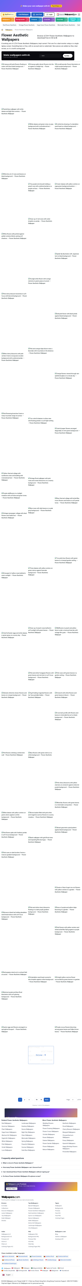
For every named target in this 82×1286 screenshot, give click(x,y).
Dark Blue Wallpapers (28, 1150)
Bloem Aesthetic (23, 1260)
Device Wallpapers (27, 1129)
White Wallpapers (7, 1141)
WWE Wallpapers (33, 1220)
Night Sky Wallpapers (28, 1132)
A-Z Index (4, 1205)
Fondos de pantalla (9, 1270)
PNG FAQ (31, 1244)
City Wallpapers (33, 1228)
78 (36, 1099)
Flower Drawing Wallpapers (51, 1128)
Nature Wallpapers (48, 1149)
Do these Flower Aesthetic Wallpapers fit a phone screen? (22, 1176)
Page (68, 1099)
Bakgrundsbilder (37, 1268)
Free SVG (47, 19)
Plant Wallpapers (7, 1129)
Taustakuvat (65, 1270)
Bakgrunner (55, 1270)
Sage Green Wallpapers (9, 1132)
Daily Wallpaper (6, 1218)
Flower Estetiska (37, 1256)
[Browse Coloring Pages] (79, 20)
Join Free (39, 14)
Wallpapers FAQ (33, 1234)
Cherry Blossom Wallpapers (71, 1129)
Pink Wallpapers (7, 1144)
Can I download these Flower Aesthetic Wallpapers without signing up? (26, 1172)
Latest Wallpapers (7, 1213)
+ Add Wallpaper (23, 14)
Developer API (59, 1239)
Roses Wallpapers (48, 1137)
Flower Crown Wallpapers (51, 1131)
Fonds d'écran (35, 1270)
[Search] (73, 14)
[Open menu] (79, 14)
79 (41, 1099)
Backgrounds (20, 19)
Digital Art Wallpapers (8, 1138)
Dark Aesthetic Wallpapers (36, 1213)
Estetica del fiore (63, 1256)
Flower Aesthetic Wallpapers (36, 1210)
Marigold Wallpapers (69, 1132)
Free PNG (60, 19)
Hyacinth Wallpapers (69, 1143)
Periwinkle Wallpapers (69, 1151)
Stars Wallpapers (27, 1135)
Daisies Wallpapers (48, 1140)
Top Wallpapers (6, 1215)
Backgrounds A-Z (7, 1236)
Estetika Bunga (51, 1260)
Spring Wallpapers (27, 1141)
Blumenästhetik (23, 1256)
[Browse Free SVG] (53, 20)
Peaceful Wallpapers (28, 1144)
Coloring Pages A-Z (7, 1246)
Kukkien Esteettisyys (10, 1263)
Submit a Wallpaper (61, 1236)
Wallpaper (27, 1268)
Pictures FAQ (32, 1239)
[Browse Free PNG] (66, 20)
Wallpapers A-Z (6, 1234)
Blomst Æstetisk (9, 1256)
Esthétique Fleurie (38, 1260)
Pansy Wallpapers (68, 1140)
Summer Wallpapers (8, 1126)
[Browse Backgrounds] (27, 20)
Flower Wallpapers (48, 1146)
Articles (4, 1220)
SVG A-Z (4, 1241)
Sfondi (62, 1268)
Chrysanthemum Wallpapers (68, 1136)
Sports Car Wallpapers (35, 1215)
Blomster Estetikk (65, 1260)
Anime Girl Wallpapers (34, 1223)
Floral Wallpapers (68, 1126)
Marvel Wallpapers (33, 1205)
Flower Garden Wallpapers (51, 1143)
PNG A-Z (4, 1244)
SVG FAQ (31, 1241)
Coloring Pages (73, 19)
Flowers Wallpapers (34, 1208)
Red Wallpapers (7, 1123)
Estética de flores (9, 1260)
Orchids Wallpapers (49, 1134)
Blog (56, 1234)
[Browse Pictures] (40, 20)
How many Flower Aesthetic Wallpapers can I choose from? (22, 1167)
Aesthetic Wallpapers (69, 1123)
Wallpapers (6, 19)
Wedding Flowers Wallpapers (48, 1124)
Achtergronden (22, 1270)
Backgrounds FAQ (33, 1236)
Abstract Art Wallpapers (9, 1135)
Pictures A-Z (5, 1239)
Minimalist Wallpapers (28, 1138)
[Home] (2, 30)
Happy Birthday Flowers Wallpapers (70, 1147)
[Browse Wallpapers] (12, 20)
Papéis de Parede (51, 1268)
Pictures (34, 19)
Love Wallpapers (7, 1150)
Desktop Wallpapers (28, 1126)
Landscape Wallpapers (29, 1123)
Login (50, 14)
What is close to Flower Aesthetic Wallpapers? (18, 1163)
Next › (47, 1099)
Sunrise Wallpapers (28, 1147)
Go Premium (9, 14)
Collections (5, 1208)
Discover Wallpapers (8, 1210)
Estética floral (50, 1256)
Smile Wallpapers (7, 1147)
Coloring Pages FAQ (34, 1246)
